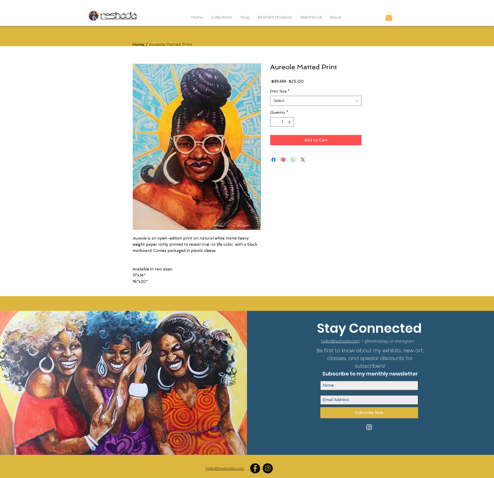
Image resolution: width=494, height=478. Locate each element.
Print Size (280, 91)
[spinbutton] (282, 121)
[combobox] (315, 101)
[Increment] (290, 121)
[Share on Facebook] (273, 160)
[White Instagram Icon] (369, 427)
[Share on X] (303, 160)
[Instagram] (268, 468)
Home (138, 44)
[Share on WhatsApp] (293, 160)
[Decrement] (274, 121)
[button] (221, 17)
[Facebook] (255, 468)
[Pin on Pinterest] (283, 160)
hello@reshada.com (340, 341)
